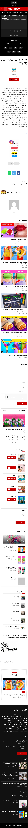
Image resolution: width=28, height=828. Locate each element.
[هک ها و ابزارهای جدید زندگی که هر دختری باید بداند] (21, 560)
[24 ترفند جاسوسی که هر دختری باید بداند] (23, 814)
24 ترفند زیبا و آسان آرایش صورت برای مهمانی (19, 340)
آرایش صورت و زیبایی (5, 341)
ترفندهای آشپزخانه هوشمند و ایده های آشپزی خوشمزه (15, 332)
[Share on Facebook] (18, 173)
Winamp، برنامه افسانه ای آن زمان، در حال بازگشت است (14, 309)
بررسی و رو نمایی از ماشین (13, 619)
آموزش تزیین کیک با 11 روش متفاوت (15, 540)
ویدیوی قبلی (24, 182)
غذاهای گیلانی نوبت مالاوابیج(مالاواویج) (15, 192)
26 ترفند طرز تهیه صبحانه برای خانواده (19, 184)
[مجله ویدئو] (14, 9)
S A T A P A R (9, 825)
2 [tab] (15, 442)
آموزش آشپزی (13, 454)
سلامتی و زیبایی (12, 486)
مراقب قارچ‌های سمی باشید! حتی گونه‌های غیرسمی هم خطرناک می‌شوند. (11, 763)
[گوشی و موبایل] (21, 500)
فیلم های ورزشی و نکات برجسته (12, 626)
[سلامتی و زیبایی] (21, 489)
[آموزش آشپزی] (21, 457)
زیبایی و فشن (13, 465)
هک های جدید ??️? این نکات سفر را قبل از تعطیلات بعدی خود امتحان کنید (14, 263)
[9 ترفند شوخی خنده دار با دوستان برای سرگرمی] (21, 570)
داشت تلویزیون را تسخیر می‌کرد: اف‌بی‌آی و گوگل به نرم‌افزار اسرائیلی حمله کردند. (14, 784)
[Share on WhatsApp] (9, 173)
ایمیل (23, 515)
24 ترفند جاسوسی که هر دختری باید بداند (10, 812)
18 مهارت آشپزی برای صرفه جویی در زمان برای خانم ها (18, 317)
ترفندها (21, 12)
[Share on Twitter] (14, 173)
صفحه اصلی (22, 753)
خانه (26, 12)
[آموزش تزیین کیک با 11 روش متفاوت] (14, 539)
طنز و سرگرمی (16, 611)
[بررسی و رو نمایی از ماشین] (23, 621)
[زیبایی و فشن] (21, 468)
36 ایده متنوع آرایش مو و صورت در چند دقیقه (19, 341)
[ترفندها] (21, 479)
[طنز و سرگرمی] (23, 613)
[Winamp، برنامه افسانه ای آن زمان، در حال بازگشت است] (14, 300)
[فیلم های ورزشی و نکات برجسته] (23, 628)
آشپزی (8, 317)
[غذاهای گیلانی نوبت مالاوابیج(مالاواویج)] (3, 192)
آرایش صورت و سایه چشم (22, 343)
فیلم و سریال (16, 596)
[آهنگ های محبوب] (23, 605)
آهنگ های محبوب (15, 604)
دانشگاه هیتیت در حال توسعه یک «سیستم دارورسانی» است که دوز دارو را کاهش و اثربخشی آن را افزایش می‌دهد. (10, 775)
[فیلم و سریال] (23, 598)
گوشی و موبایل (13, 497)
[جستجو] (2, 9)
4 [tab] (12, 442)
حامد (25, 65)
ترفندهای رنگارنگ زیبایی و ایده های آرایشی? (17, 355)
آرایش (10, 341)
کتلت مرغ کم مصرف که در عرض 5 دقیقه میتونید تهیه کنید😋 (14, 5)
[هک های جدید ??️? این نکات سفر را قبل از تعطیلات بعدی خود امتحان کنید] (21, 549)
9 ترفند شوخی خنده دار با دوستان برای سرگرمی (11, 568)
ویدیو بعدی (3, 188)
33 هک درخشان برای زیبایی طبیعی (19, 239)
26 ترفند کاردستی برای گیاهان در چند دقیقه (15, 430)
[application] (14, 22)
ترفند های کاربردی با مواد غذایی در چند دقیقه (9, 578)
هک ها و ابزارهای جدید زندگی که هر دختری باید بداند (15, 287)
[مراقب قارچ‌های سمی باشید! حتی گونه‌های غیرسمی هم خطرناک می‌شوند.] (23, 765)
